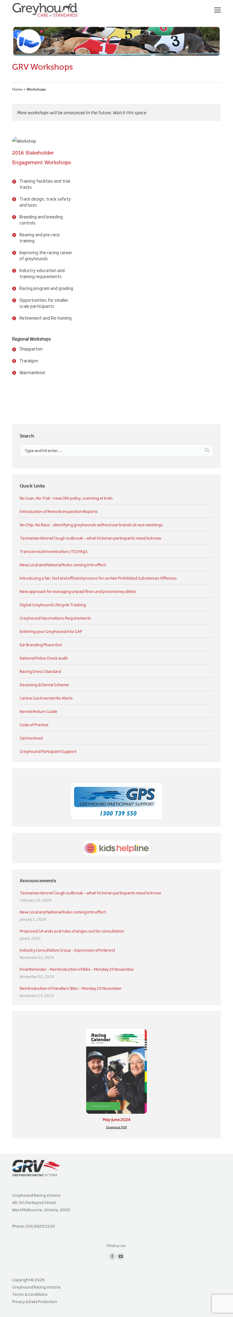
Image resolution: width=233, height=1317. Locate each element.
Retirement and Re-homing (45, 317)
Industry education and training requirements (42, 273)
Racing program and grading (46, 288)
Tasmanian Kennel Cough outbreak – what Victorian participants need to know (90, 538)
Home (17, 89)
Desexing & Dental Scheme (44, 684)
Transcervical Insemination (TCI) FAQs (54, 551)
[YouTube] (120, 1256)
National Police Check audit (44, 658)
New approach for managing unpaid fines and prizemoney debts (78, 591)
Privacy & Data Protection (34, 1301)
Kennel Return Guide (38, 711)
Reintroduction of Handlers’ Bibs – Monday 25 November (71, 988)
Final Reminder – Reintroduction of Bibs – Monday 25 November (77, 969)
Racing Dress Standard (40, 671)
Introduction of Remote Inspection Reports (59, 511)
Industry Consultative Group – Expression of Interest (67, 950)
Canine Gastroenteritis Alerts (46, 698)
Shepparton (30, 348)
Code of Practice (34, 724)
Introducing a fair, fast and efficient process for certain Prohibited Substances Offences (98, 578)
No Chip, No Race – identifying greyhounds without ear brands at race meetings (91, 524)
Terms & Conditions (30, 1294)
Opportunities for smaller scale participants (43, 303)
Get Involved (31, 738)
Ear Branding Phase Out (41, 644)
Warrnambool (32, 372)
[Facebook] (112, 1256)
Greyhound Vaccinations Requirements (55, 618)
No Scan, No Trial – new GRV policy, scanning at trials (66, 498)
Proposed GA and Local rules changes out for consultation (72, 931)
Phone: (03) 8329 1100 (33, 1226)
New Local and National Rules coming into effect (63, 564)
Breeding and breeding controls (41, 219)
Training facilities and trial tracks (44, 184)
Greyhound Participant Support (48, 751)
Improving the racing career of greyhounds (45, 255)
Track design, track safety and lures (45, 201)
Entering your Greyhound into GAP (51, 631)
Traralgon (28, 360)
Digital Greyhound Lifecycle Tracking (53, 604)
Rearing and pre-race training (39, 237)
